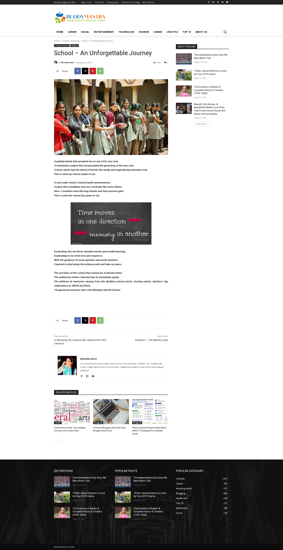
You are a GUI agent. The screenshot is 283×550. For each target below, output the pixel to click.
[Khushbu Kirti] (56, 62)
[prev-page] (56, 442)
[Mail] (93, 375)
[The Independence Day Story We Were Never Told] (184, 58)
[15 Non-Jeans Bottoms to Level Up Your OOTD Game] (184, 75)
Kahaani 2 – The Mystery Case (151, 340)
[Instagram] (213, 2)
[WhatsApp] (100, 71)
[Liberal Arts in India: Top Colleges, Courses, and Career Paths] (72, 411)
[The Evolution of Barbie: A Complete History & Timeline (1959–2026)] (184, 91)
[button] (225, 32)
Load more (201, 124)
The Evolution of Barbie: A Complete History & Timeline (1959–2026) (208, 90)
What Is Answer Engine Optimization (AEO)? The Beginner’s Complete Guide (149, 430)
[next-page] (61, 442)
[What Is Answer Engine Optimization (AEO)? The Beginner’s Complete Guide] (150, 411)
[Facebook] (209, 2)
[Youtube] (227, 2)
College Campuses (70, 40)
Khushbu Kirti (67, 62)
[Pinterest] (92, 71)
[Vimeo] (222, 2)
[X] (218, 2)
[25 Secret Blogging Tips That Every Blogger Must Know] (111, 411)
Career (57, 423)
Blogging (74, 45)
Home (57, 40)
